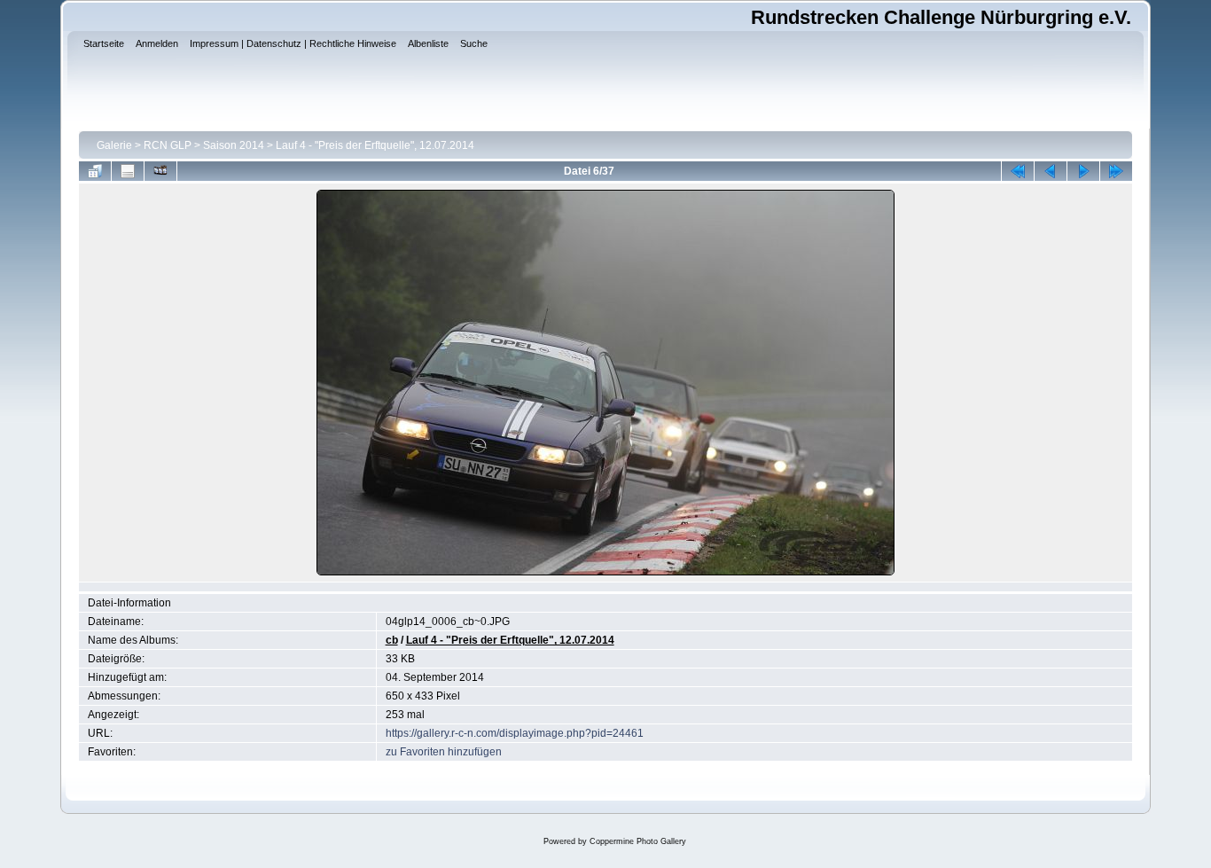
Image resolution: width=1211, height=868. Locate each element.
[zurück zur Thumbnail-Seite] (95, 171)
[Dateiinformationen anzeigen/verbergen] (128, 171)
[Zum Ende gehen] (1116, 171)
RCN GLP (167, 145)
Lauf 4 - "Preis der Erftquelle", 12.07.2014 (375, 145)
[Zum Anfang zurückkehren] (1018, 171)
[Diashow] (160, 171)
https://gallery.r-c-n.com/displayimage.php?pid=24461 (515, 733)
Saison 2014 (233, 145)
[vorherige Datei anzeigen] (1050, 171)
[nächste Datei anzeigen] (1083, 171)
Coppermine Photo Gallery (638, 841)
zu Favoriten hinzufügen (444, 752)
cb (392, 640)
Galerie (114, 145)
